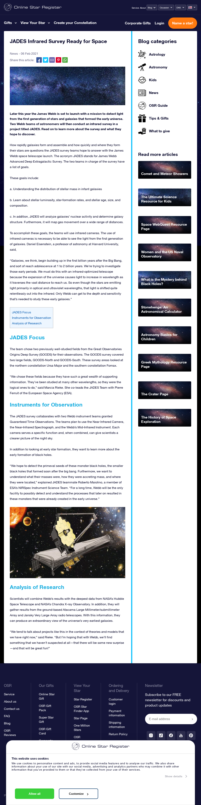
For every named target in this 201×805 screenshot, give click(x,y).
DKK (178, 7)
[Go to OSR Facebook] (171, 735)
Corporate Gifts (138, 23)
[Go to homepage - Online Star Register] (32, 7)
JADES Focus (21, 312)
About (143, 8)
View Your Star (33, 22)
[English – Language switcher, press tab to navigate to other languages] (192, 7)
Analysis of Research (27, 323)
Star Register (83, 699)
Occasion (164, 7)
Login (159, 23)
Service (135, 8)
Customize (76, 793)
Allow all (34, 793)
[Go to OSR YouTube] (181, 735)
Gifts (8, 22)
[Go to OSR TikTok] (161, 735)
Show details (173, 776)
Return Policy (118, 734)
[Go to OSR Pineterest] (191, 735)
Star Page (81, 718)
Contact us (11, 708)
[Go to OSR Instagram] (151, 735)
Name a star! (182, 23)
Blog (150, 7)
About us (10, 701)
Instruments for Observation (31, 317)
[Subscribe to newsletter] (192, 719)
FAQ (7, 716)
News (14, 53)
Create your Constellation (75, 22)
